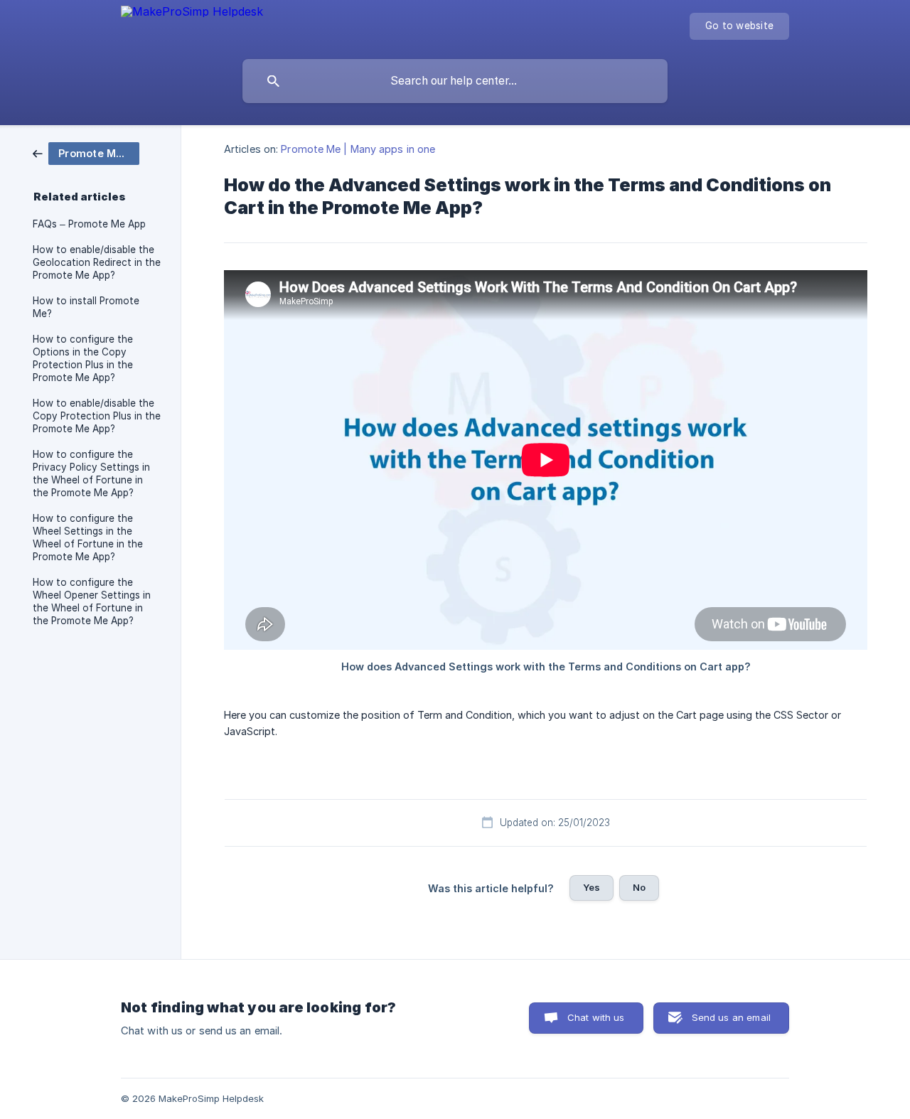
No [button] (639, 887)
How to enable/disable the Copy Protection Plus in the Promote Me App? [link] (97, 415)
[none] (192, 15)
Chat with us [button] (596, 1017)
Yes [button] (591, 887)
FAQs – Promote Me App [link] (89, 224)
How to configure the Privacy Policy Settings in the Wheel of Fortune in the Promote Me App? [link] (91, 473)
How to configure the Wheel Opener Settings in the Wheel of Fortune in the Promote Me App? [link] (92, 601)
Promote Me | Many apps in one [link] (358, 149)
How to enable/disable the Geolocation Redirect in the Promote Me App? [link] (97, 262)
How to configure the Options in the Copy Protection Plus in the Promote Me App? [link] (83, 358)
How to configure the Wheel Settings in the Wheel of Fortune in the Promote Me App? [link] (88, 537)
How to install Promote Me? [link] (86, 307)
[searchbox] (455, 81)
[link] (86, 152)
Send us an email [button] (731, 1017)
